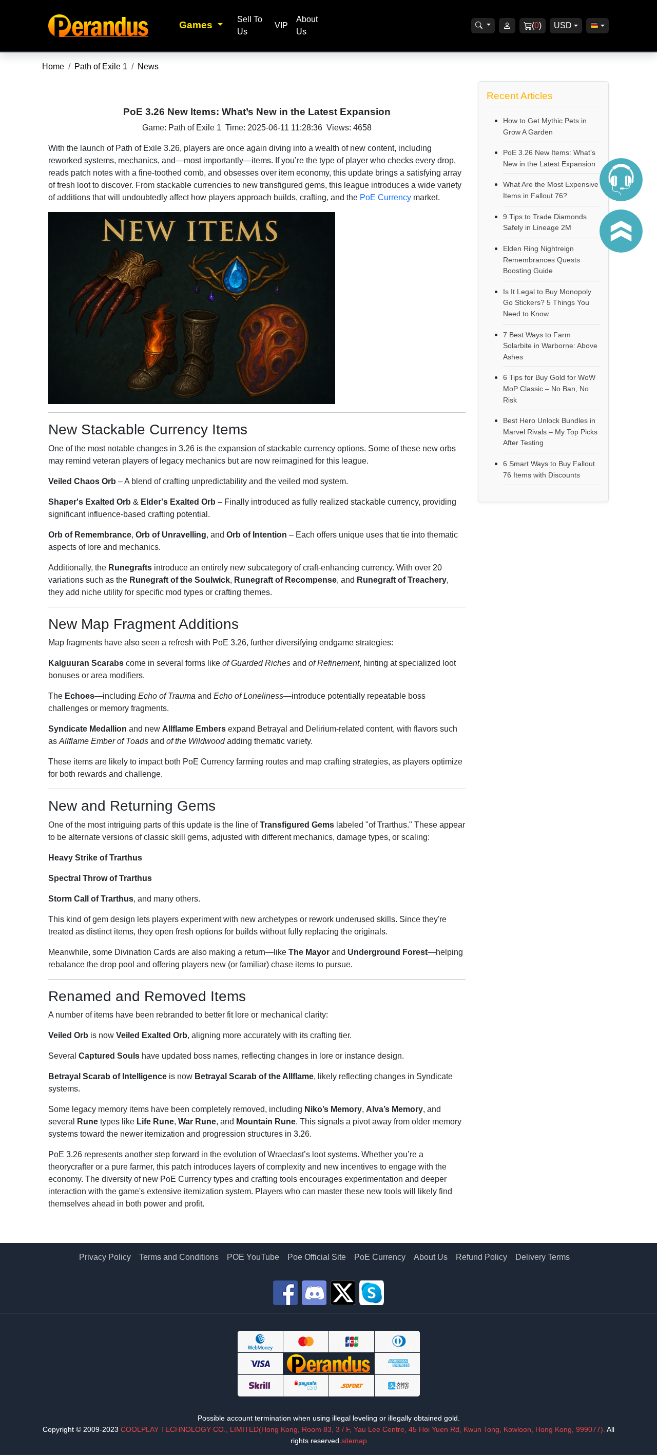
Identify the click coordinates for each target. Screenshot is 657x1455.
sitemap (354, 1441)
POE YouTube (253, 1257)
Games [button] (197, 25)
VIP (281, 25)
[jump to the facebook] (285, 1292)
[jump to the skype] (371, 1292)
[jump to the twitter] (342, 1292)
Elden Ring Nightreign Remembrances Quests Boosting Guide (541, 259)
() (537, 25)
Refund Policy (481, 1257)
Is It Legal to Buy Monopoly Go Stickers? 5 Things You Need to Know (547, 303)
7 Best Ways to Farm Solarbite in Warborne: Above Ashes (550, 346)
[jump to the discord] (314, 1292)
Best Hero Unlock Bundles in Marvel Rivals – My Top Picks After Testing (550, 431)
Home (53, 66)
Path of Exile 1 (100, 66)
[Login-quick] (507, 25)
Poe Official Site (316, 1257)
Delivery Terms (542, 1257)
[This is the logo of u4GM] (110, 25)
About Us (431, 1257)
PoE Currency (385, 197)
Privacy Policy (105, 1257)
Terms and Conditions (179, 1257)
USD (563, 25)
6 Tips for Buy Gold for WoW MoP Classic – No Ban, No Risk (549, 388)
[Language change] (597, 25)
